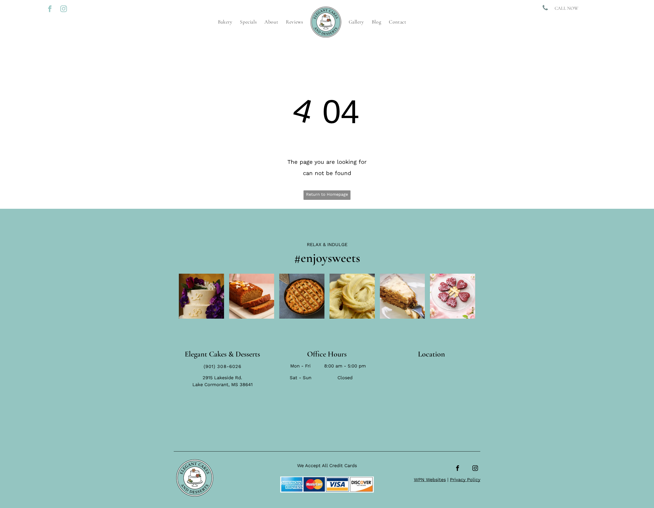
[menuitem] (225, 22)
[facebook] (50, 9)
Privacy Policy (465, 479)
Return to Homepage (327, 194)
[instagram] (64, 9)
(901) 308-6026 (222, 366)
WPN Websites (430, 479)
